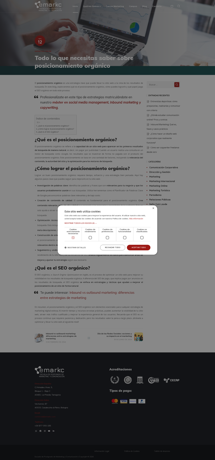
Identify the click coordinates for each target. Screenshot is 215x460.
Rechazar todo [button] (112, 247)
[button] (107, 223)
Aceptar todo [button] (139, 247)
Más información (136, 218)
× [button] (153, 208)
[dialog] (107, 230)
